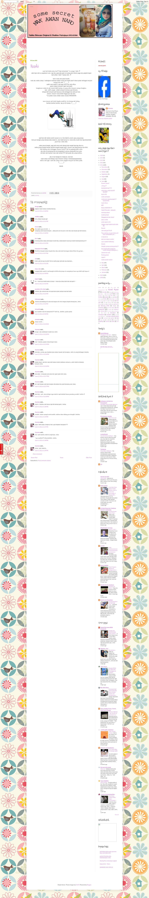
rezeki (99, 316)
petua (105, 312)
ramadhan (101, 314)
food (106, 300)
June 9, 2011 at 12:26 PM (42, 354)
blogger (100, 295)
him (104, 302)
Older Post (89, 457)
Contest (100, 297)
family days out (113, 299)
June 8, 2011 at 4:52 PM (41, 283)
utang (115, 319)
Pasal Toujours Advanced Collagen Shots (113, 568)
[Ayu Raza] (104, 97)
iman (104, 304)
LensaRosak (104, 434)
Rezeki (34, 66)
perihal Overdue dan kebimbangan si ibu (105, 857)
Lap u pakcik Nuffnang (107, 241)
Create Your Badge (103, 98)
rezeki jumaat (105, 215)
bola (111, 295)
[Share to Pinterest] (58, 193)
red (116, 314)
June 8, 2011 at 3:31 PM (41, 243)
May (103, 262)
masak (114, 305)
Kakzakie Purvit (39, 248)
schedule (106, 318)
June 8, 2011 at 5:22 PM (41, 293)
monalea (37, 319)
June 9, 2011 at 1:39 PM (41, 406)
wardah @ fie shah (40, 289)
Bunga (37, 206)
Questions (113, 313)
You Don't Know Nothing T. (107, 435)
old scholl (109, 311)
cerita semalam (105, 197)
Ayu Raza (100, 75)
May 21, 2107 (112, 529)
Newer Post (34, 457)
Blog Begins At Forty (106, 528)
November (105, 169)
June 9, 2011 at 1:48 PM (41, 440)
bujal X (37, 279)
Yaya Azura (103, 666)
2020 (101, 155)
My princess (112, 650)
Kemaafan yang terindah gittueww (108, 404)
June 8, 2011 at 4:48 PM (41, 273)
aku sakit (113, 287)
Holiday (109, 302)
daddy (106, 297)
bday (110, 292)
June (103, 181)
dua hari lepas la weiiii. (107, 239)
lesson (117, 304)
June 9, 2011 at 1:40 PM (41, 417)
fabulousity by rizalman (107, 585)
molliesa (37, 216)
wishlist (107, 321)
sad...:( (104, 316)
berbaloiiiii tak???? (106, 188)
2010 (101, 275)
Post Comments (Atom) (44, 460)
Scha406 (37, 309)
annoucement (101, 289)
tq (107, 319)
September (105, 174)
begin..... (102, 293)
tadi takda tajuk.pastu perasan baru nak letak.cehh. (108, 852)
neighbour (116, 309)
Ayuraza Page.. (31, 6)
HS (101, 464)
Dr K (36, 238)
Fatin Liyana (103, 485)
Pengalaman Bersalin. (105, 334)
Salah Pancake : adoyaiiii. (108, 210)
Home (61, 457)
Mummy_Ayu (104, 648)
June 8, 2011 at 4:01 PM (41, 263)
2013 (101, 160)
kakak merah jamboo (106, 600)
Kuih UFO (104, 194)
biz (116, 293)
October (104, 172)
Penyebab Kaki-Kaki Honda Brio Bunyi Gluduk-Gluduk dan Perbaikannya (113, 692)
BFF (102, 205)
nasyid (109, 309)
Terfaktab (103, 449)
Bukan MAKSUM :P (106, 208)
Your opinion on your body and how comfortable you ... (109, 233)
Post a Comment (37, 454)
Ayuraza (37, 329)
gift (113, 300)
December (105, 167)
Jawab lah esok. (105, 252)
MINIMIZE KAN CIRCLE (106, 867)
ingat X (103, 257)
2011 (101, 165)
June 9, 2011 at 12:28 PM (42, 396)
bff (112, 294)
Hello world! (103, 478)
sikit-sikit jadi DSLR (106, 230)
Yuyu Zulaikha (104, 781)
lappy (112, 304)
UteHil (77, 885)
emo (115, 297)
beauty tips (116, 292)
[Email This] (50, 193)
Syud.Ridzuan (104, 333)
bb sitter (104, 292)
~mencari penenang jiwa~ (107, 794)
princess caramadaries (107, 748)
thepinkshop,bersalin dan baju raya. (113, 603)
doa (111, 297)
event (99, 299)
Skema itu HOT (104, 476)
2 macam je (104, 237)
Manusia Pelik (105, 305)
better (107, 293)
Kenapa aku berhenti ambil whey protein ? (112, 632)
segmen (112, 318)
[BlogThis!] (52, 193)
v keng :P (103, 186)
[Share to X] (54, 193)
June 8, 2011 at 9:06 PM (41, 314)
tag (118, 318)
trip (110, 319)
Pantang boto (105, 255)
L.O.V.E (102, 546)
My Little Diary (104, 687)
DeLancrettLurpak (105, 767)
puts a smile (104, 219)
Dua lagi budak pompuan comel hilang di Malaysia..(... (109, 249)
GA (110, 300)
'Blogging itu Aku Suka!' (107, 217)
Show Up (102, 769)
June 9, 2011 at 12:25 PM (42, 334)
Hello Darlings (104, 782)
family (104, 299)
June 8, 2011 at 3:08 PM (41, 211)
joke (108, 304)
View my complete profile (105, 118)
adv (106, 287)
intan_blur (38, 269)
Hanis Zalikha (104, 565)
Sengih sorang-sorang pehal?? (110, 246)
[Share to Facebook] (56, 193)
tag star (102, 319)
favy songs (100, 300)
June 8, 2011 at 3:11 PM (41, 221)
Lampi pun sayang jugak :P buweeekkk (108, 199)
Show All (117, 814)
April (103, 265)
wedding (100, 321)
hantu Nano (104, 203)
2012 (101, 162)
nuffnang (102, 311)
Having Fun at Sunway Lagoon (108, 861)
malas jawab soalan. (107, 260)
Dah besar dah (112, 417)
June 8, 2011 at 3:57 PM (41, 253)
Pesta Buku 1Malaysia (106, 451)
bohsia (106, 295)
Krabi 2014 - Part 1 (105, 864)
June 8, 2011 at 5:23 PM (41, 304)
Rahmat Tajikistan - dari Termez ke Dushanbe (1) (113, 713)
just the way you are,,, (106, 347)
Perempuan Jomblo (106, 416)
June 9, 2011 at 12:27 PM (42, 376)
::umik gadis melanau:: (107, 730)
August (104, 176)
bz (116, 295)
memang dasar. (105, 212)
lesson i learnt (105, 183)
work (113, 321)
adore (99, 287)
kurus (36, 226)
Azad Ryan (113, 289)
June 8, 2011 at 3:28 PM (41, 233)
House (99, 304)
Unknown (37, 299)
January (104, 272)
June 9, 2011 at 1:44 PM (41, 427)
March (103, 267)
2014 (101, 158)
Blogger (89, 885)
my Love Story (111, 307)
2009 (101, 277)
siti (36, 258)
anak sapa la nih (105, 222)
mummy (37, 195)
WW (118, 321)
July (103, 179)
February (104, 270)
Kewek (103, 244)
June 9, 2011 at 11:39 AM (42, 324)
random (109, 314)
